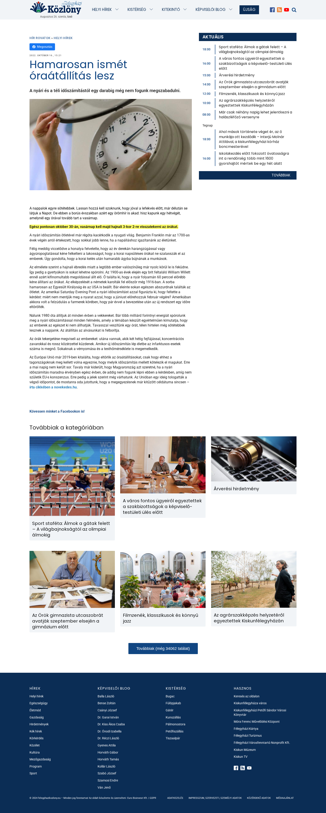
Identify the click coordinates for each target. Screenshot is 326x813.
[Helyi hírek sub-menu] (117, 10)
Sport (33, 773)
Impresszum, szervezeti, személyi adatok (215, 798)
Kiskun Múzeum (245, 750)
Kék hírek (35, 731)
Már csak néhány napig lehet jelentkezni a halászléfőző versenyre (255, 115)
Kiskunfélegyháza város (250, 703)
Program (35, 766)
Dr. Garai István (108, 717)
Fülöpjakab (173, 703)
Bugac (170, 696)
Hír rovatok (40, 38)
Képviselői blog (211, 9)
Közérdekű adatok (259, 798)
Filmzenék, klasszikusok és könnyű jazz (252, 93)
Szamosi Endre (108, 780)
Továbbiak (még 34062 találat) (163, 648)
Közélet (34, 745)
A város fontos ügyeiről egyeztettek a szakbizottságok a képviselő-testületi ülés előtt (255, 63)
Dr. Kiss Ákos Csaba (111, 724)
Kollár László (106, 766)
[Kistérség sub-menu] (152, 10)
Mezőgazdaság (40, 759)
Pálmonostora (175, 724)
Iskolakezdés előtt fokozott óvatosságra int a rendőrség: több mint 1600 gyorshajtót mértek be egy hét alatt (254, 158)
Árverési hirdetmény (237, 75)
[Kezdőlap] (56, 7)
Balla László (106, 696)
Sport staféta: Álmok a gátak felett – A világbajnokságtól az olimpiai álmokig (252, 49)
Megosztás (44, 46)
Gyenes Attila (107, 745)
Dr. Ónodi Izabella (110, 731)
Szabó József (107, 773)
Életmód (35, 710)
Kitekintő (171, 9)
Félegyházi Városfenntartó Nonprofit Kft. (262, 742)
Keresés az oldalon (246, 696)
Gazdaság (36, 717)
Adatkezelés (175, 798)
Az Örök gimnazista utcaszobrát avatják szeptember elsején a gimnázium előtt (254, 84)
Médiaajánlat (285, 798)
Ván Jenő (104, 787)
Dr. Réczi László (108, 738)
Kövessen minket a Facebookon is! (56, 411)
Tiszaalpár (173, 738)
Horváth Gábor (108, 752)
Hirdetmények (39, 724)
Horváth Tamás (108, 759)
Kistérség (137, 9)
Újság (249, 9)
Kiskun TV (240, 756)
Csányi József (107, 710)
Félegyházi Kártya (246, 728)
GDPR (153, 798)
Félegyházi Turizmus (248, 735)
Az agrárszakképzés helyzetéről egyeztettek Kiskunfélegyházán (247, 103)
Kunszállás (173, 717)
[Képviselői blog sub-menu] (231, 10)
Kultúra (34, 752)
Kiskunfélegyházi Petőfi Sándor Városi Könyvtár (260, 712)
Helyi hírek (102, 9)
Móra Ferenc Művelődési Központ (257, 721)
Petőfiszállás (174, 731)
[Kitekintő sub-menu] (186, 10)
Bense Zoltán (107, 703)
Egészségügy (38, 703)
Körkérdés (36, 738)
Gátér (169, 710)
